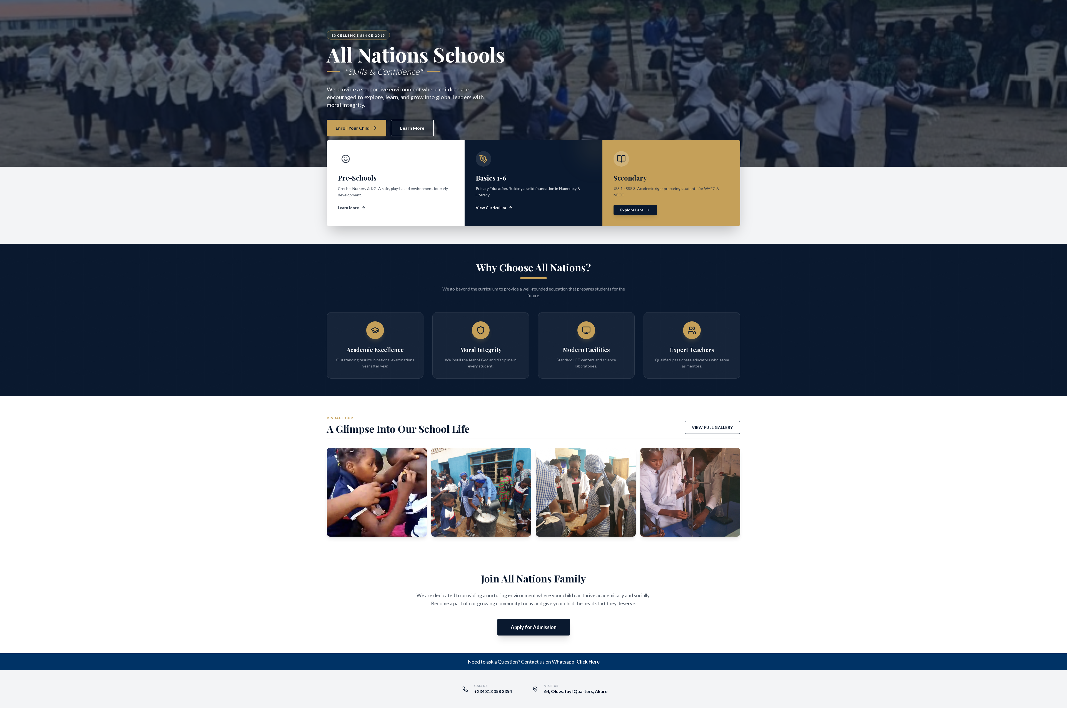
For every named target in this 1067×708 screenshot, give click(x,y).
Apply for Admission (534, 627)
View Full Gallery (712, 427)
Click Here (588, 662)
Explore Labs (632, 209)
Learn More (412, 128)
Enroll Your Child (353, 128)
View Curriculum (491, 207)
